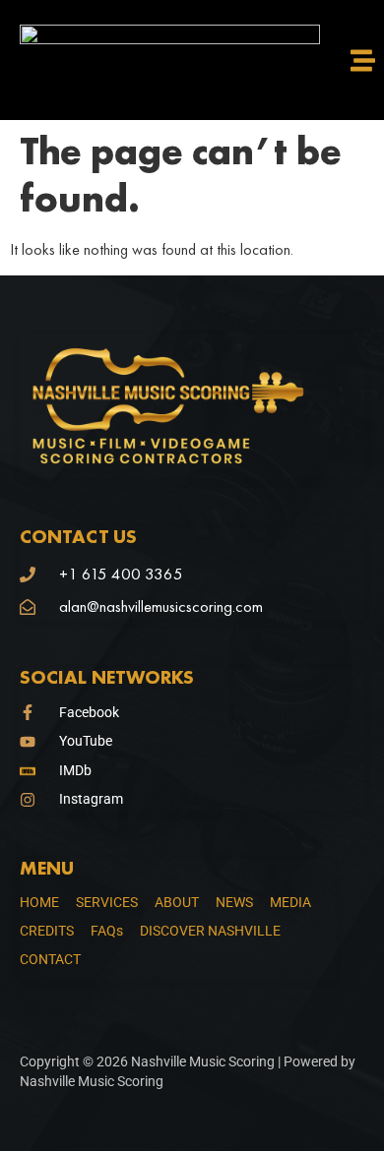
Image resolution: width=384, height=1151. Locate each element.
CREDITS (47, 931)
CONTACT (50, 959)
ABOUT (177, 902)
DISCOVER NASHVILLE (210, 931)
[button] (363, 60)
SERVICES (107, 902)
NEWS (234, 902)
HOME (39, 902)
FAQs (107, 931)
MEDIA (290, 902)
